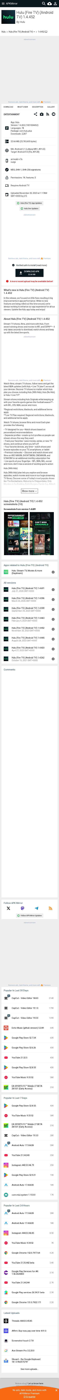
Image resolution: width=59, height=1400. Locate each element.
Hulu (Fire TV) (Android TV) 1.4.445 (28, 638)
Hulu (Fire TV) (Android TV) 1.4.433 (28, 647)
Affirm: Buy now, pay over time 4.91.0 (29, 1331)
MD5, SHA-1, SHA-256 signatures (26, 170)
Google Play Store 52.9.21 (24, 1175)
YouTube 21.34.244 (21, 1282)
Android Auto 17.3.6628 (23, 1145)
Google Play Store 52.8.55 (24, 1067)
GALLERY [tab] (51, 107)
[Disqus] (29, 784)
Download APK (31, 272)
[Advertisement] (29, 70)
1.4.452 (41, 32)
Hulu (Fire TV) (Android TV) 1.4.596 (28, 598)
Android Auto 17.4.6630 (23, 1185)
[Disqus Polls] (29, 710)
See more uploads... (29, 1369)
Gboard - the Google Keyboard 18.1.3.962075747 (26, 1360)
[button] (35, 114)
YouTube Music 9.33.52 (22, 1077)
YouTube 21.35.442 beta (23, 1262)
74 (23, 128)
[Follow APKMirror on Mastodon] (22, 909)
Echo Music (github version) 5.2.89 (28, 1028)
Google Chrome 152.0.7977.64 (26, 1253)
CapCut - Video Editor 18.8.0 (25, 998)
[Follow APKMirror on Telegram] (36, 909)
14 (24, 177)
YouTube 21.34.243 (21, 1155)
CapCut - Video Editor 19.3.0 (25, 1135)
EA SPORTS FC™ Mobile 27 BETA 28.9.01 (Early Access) (27, 1087)
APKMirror (11, 3)
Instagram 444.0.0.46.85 (23, 1233)
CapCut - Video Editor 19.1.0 (25, 1008)
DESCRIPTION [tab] (37, 107)
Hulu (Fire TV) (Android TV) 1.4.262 (28, 657)
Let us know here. (36, 1383)
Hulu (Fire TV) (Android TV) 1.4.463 (28, 618)
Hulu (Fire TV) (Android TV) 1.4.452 (28, 628)
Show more (28, 491)
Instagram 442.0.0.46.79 (23, 1165)
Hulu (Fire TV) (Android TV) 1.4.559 (28, 608)
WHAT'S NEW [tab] (22, 107)
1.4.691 (32, 509)
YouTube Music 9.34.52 (22, 1243)
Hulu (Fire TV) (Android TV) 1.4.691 (28, 588)
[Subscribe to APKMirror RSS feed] (50, 909)
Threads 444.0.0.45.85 (22, 1321)
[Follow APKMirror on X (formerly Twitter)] (8, 909)
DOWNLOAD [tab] (8, 107)
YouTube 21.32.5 (19, 1057)
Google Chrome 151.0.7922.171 (26, 1302)
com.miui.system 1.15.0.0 (23, 1195)
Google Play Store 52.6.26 (24, 1047)
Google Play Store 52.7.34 (24, 1038)
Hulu (22, 21)
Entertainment (12, 114)
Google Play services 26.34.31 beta (28, 1292)
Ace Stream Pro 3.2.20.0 (23, 1350)
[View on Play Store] (41, 114)
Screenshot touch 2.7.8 (23, 1340)
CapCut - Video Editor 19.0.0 (25, 1018)
